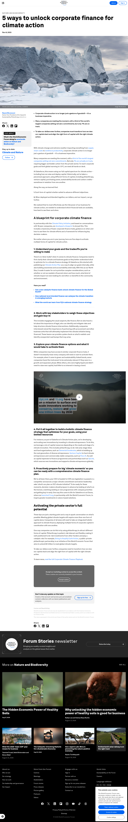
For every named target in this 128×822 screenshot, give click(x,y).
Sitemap (64, 813)
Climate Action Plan (53, 265)
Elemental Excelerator (67, 450)
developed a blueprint (64, 226)
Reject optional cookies (111, 807)
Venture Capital (76, 453)
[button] (80, 397)
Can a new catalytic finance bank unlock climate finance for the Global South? (64, 291)
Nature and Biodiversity (13, 13)
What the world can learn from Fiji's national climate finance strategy (63, 302)
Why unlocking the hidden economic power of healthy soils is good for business (95, 711)
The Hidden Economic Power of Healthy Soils (30, 711)
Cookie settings (111, 817)
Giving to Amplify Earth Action (66, 538)
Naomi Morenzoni (8, 113)
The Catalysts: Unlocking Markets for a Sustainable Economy (47, 748)
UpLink (91, 459)
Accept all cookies (111, 812)
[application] (80, 397)
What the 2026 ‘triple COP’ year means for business (15, 748)
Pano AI (83, 456)
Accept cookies (64, 579)
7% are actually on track (83, 161)
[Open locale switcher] (2, 816)
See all (122, 665)
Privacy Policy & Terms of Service (64, 810)
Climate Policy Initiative (61, 223)
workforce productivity (54, 151)
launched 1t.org (48, 495)
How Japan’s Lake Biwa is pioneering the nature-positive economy (77, 749)
